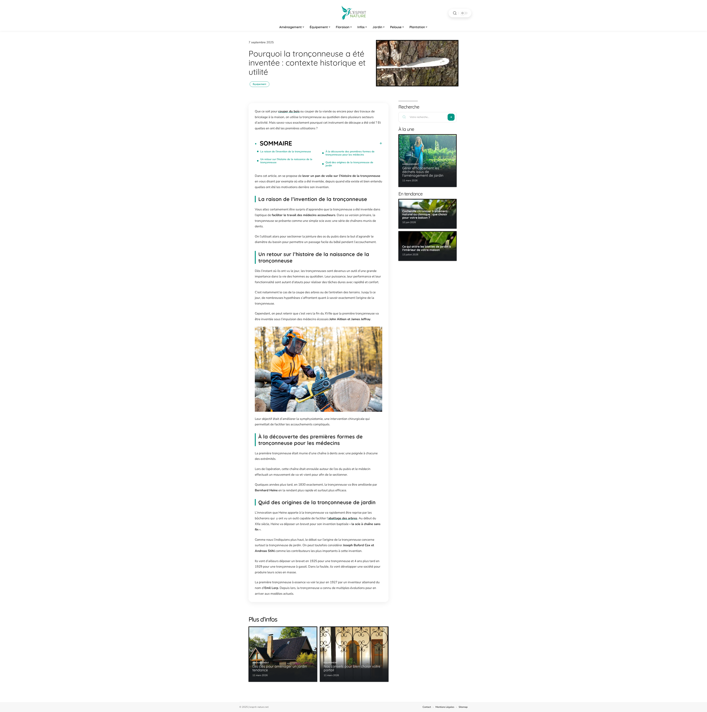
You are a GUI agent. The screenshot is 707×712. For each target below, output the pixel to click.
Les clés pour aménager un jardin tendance (279, 668)
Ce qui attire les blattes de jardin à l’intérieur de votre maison (426, 248)
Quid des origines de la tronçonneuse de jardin (349, 164)
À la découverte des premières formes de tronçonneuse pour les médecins (350, 153)
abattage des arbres (342, 518)
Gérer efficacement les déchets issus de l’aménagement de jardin (422, 172)
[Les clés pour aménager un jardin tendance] (283, 654)
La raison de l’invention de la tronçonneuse (285, 151)
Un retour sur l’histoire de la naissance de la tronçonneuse (286, 161)
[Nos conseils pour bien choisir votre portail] (354, 654)
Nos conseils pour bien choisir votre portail (352, 668)
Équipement (259, 84)
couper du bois (289, 111)
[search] (454, 13)
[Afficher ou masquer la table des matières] (337, 143)
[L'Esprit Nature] (353, 13)
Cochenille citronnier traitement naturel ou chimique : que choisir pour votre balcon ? (425, 214)
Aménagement (260, 662)
